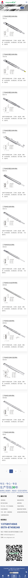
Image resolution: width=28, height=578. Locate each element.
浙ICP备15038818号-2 (14, 570)
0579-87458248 (10, 527)
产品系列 (20, 496)
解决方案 (4, 496)
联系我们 (4, 520)
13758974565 (9, 524)
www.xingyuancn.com (9, 537)
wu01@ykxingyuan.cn (9, 534)
